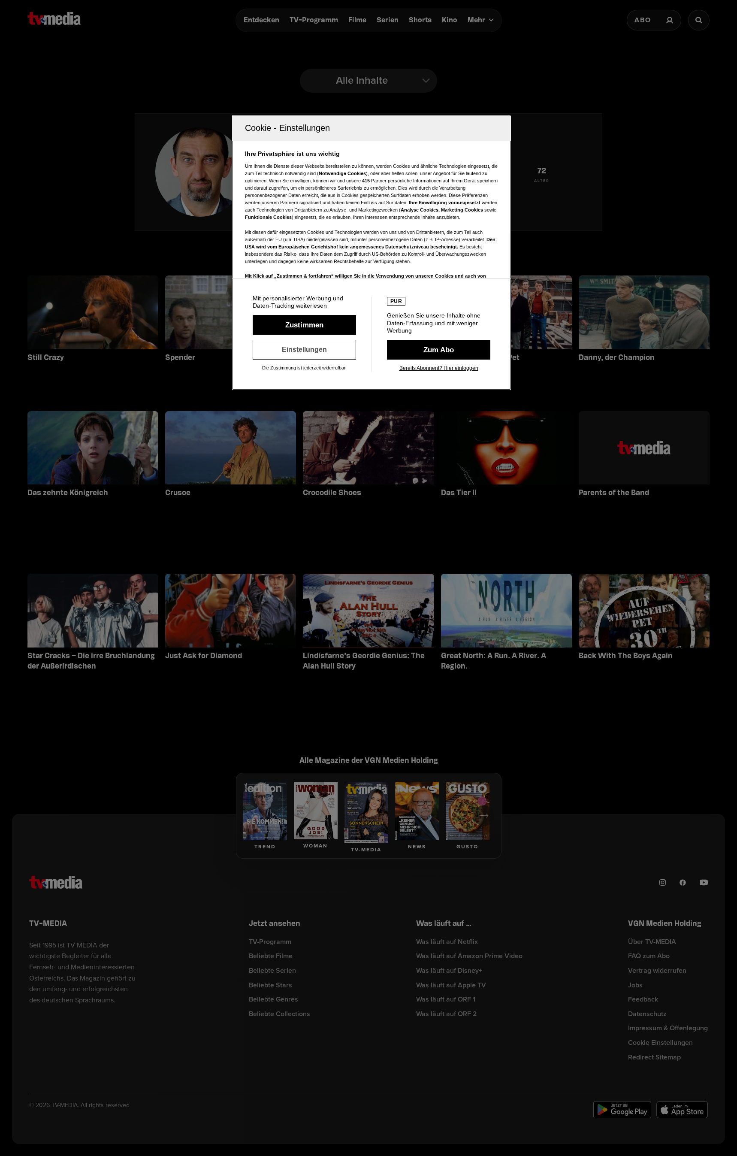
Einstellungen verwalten (304, 350)
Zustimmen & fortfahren (304, 325)
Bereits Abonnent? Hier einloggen (438, 368)
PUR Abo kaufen (438, 350)
